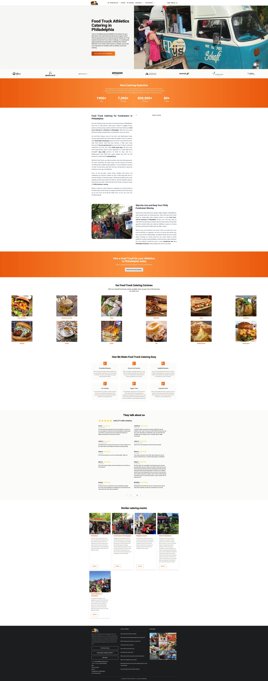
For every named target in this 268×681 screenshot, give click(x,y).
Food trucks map (105, 648)
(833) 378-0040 (103, 663)
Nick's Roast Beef (117, 147)
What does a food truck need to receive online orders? (132, 656)
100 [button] (137, 495)
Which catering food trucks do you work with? (130, 641)
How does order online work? (127, 652)
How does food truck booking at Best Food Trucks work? (133, 637)
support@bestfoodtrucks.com (101, 661)
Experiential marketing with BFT (105, 652)
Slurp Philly (101, 152)
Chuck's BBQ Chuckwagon (102, 140)
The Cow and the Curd (104, 145)
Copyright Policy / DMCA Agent (98, 671)
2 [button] (130, 495)
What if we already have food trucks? (129, 659)
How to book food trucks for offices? (128, 633)
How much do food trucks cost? (127, 648)
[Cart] (176, 3)
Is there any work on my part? (127, 644)
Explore (95, 566)
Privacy (93, 669)
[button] (140, 495)
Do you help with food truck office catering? (130, 669)
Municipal (104, 657)
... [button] (133, 495)
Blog (93, 665)
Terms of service (95, 667)
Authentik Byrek (111, 156)
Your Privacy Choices (96, 673)
